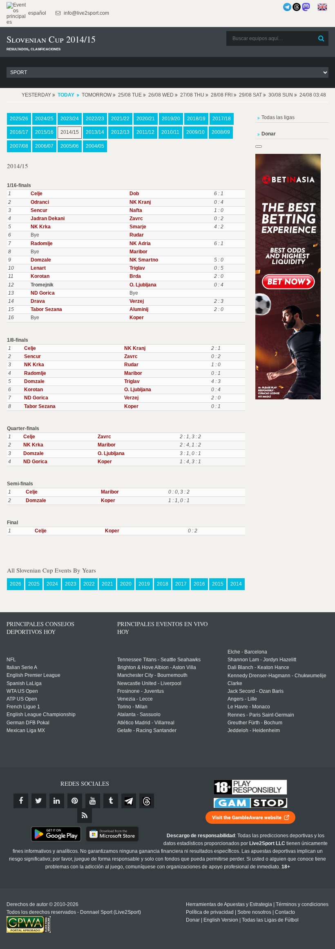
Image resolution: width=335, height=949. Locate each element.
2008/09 (221, 132)
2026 (15, 584)
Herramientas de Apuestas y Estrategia (229, 904)
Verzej (137, 301)
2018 (162, 584)
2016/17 (19, 132)
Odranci (40, 202)
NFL (11, 660)
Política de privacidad (210, 912)
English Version (220, 920)
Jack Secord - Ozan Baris (256, 691)
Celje (36, 193)
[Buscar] (321, 38)
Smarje (138, 227)
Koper (137, 317)
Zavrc (136, 218)
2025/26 (19, 119)
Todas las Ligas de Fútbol (270, 920)
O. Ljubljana (143, 285)
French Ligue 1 (23, 707)
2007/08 (19, 146)
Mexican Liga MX (26, 730)
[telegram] (128, 800)
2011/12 (145, 132)
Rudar (137, 235)
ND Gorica (43, 293)
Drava (38, 301)
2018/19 (196, 119)
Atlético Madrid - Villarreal (145, 723)
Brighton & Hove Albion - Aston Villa (156, 667)
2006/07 (44, 146)
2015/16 (44, 132)
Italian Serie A (22, 667)
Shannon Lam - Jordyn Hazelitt (262, 660)
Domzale (41, 260)
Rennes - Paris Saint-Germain (261, 715)
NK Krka (41, 227)
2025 (34, 584)
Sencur (39, 210)
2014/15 (69, 132)
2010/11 (170, 132)
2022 (89, 584)
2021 (107, 584)
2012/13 (120, 132)
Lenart (38, 268)
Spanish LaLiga (24, 683)
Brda (135, 276)
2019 (144, 584)
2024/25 (44, 119)
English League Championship (41, 714)
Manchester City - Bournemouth (152, 675)
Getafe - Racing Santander (146, 730)
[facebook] (20, 800)
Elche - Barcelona (247, 652)
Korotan (40, 276)
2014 (236, 584)
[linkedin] (56, 800)
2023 (70, 584)
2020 (126, 584)
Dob (134, 193)
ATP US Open (22, 699)
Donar (193, 920)
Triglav (137, 268)
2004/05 (95, 146)
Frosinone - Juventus (140, 691)
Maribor (138, 252)
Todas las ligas (278, 117)
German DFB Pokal (28, 723)
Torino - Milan (132, 707)
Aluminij (139, 309)
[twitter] (38, 800)
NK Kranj (140, 202)
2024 (52, 584)
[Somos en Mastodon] (306, 7)
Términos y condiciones (302, 904)
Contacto (285, 912)
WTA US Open (22, 691)
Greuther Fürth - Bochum (255, 723)
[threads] (146, 800)
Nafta (136, 210)
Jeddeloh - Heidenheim (254, 730)
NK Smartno (144, 260)
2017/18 (221, 119)
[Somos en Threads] (297, 7)
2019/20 (171, 119)
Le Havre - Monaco (249, 707)
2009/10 (195, 132)
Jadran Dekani (48, 218)
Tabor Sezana (46, 309)
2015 (217, 584)
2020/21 (145, 119)
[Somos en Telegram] (287, 7)
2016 (199, 584)
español (36, 13)
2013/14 (95, 132)
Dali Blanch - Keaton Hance (258, 667)
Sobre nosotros (254, 912)
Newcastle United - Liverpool (149, 683)
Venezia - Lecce (135, 699)
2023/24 (69, 119)
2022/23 (95, 119)
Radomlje (42, 243)
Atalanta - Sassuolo (139, 714)
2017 (181, 584)
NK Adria (140, 243)
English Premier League (33, 675)
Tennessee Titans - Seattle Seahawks (159, 660)
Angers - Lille (242, 699)
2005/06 (69, 146)
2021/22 (120, 119)
